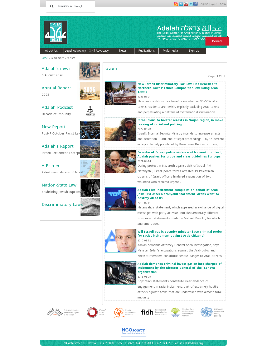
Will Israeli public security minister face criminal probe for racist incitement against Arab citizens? (179, 234)
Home (44, 58)
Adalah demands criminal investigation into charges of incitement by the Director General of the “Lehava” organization (179, 268)
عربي (214, 4)
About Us (51, 50)
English (204, 4)
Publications (146, 50)
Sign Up (194, 50)
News (123, 50)
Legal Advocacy (75, 50)
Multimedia (170, 50)
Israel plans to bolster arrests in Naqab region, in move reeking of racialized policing (180, 122)
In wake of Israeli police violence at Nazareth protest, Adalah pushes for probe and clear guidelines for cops (179, 154)
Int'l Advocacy (99, 50)
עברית (223, 4)
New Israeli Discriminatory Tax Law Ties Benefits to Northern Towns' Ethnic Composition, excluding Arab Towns (177, 88)
